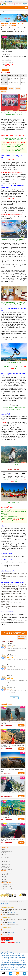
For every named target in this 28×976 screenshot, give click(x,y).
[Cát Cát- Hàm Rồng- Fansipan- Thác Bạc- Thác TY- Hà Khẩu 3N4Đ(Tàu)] (13, 807)
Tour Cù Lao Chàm (5, 953)
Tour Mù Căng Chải (5, 857)
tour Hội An (6, 960)
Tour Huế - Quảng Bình (6, 861)
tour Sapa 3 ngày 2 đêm (9, 964)
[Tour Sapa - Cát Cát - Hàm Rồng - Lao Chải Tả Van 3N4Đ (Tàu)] (13, 713)
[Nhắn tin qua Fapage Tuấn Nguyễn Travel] (24, 974)
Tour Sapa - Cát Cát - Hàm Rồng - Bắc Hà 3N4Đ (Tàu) (12, 793)
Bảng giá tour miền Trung (6, 888)
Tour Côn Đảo (4, 881)
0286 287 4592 (11, 932)
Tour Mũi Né (3, 879)
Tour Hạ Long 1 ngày (14, 962)
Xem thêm (13, 698)
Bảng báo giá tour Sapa (6, 886)
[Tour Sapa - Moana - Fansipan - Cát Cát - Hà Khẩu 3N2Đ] (13, 760)
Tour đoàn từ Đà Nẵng (5, 866)
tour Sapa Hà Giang (11, 966)
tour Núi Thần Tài (14, 960)
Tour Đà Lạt (3, 876)
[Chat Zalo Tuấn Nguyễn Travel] (10, 974)
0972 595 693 (7, 1)
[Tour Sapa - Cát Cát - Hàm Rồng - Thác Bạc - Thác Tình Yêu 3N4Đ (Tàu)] (13, 736)
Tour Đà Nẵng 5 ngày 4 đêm (10, 959)
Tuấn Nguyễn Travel (6, 952)
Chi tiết (21, 725)
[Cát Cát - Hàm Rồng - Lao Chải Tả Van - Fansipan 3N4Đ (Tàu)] (13, 830)
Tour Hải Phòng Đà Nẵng (11, 955)
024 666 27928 (11, 922)
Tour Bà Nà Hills (14, 953)
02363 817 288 (11, 912)
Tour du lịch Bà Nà (5, 867)
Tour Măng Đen (4, 862)
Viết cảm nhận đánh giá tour (22, 637)
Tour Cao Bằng (4, 852)
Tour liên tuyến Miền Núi (6, 856)
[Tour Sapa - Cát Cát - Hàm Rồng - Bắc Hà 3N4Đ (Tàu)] (13, 783)
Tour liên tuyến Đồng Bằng (6, 851)
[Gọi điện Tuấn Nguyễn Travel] (17, 974)
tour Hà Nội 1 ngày (8, 967)
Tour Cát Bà (3, 854)
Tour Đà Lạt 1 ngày (17, 967)
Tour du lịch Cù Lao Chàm (6, 869)
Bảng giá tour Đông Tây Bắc (7, 884)
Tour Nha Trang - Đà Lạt (6, 873)
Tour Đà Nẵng (10, 957)
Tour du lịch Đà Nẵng (5, 864)
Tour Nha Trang (4, 874)
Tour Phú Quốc (4, 878)
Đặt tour (5, 69)
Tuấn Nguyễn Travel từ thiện (10, 969)
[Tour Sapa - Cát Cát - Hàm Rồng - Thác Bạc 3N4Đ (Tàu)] (14, 42)
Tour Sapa (3, 849)
